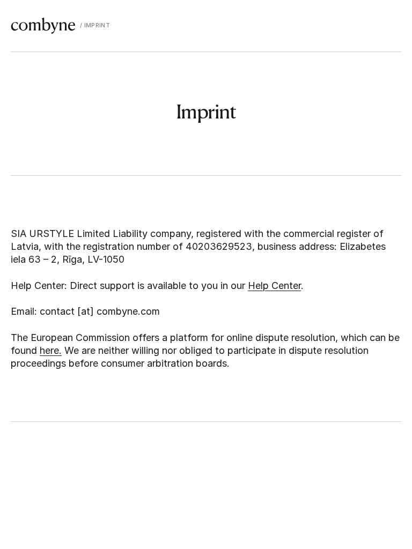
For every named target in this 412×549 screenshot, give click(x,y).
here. (51, 350)
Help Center (274, 285)
